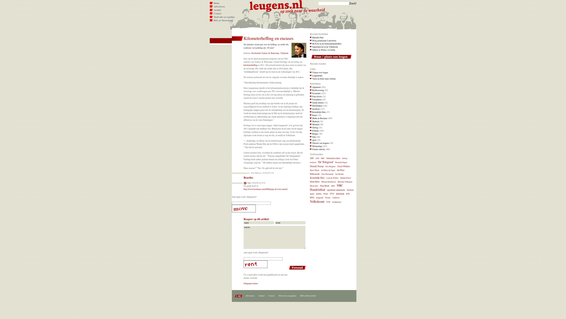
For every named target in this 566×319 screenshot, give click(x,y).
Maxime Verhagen (345, 181)
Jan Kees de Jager (328, 170)
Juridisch (316, 109)
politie (318, 193)
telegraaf (319, 197)
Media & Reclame (319, 118)
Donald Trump (317, 166)
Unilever (336, 197)
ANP (317, 158)
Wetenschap (317, 146)
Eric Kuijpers (330, 166)
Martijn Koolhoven (328, 181)
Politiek (315, 130)
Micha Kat (314, 186)
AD (312, 158)
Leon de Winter (332, 178)
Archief (217, 10)
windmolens (336, 202)
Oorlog (315, 127)
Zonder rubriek (318, 149)
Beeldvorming (318, 90)
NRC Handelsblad (326, 187)
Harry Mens (314, 170)
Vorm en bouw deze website (324, 78)
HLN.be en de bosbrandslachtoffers (326, 43)
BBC (323, 158)
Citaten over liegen (320, 72)
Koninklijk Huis (319, 112)
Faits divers (317, 96)
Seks (314, 136)
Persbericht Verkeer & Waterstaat (265, 53)
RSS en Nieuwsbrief (223, 20)
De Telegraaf (325, 162)
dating (344, 158)
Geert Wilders (344, 166)
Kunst (314, 115)
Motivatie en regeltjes (224, 17)
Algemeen (316, 87)
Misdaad (315, 124)
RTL (348, 193)
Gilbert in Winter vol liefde (323, 49)
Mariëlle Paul (317, 37)
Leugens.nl (276, 5)
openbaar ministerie (336, 189)
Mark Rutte (315, 181)
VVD (328, 202)
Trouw (327, 197)
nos (333, 185)
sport (314, 140)
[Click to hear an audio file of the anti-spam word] (269, 208)
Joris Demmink (327, 174)
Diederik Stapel (341, 162)
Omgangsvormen (251, 283)
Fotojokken (317, 99)
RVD (312, 197)
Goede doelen (318, 102)
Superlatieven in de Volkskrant (325, 46)
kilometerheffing (250, 65)
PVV (332, 193)
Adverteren (219, 6)
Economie (316, 93)
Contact (217, 13)
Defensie (313, 162)
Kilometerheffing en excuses (268, 38)
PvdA (325, 193)
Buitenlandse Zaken (333, 158)
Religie (315, 133)
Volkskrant (317, 201)
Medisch (315, 121)
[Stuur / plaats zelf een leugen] (330, 59)
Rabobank (340, 193)
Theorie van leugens (320, 143)
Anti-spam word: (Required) (244, 196)
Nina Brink (324, 185)
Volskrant (284, 53)
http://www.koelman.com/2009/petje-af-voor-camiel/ (266, 189)
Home (216, 3)
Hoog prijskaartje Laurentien (324, 40)
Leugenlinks (317, 75)
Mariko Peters (345, 178)
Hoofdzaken (317, 105)
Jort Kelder (339, 174)
